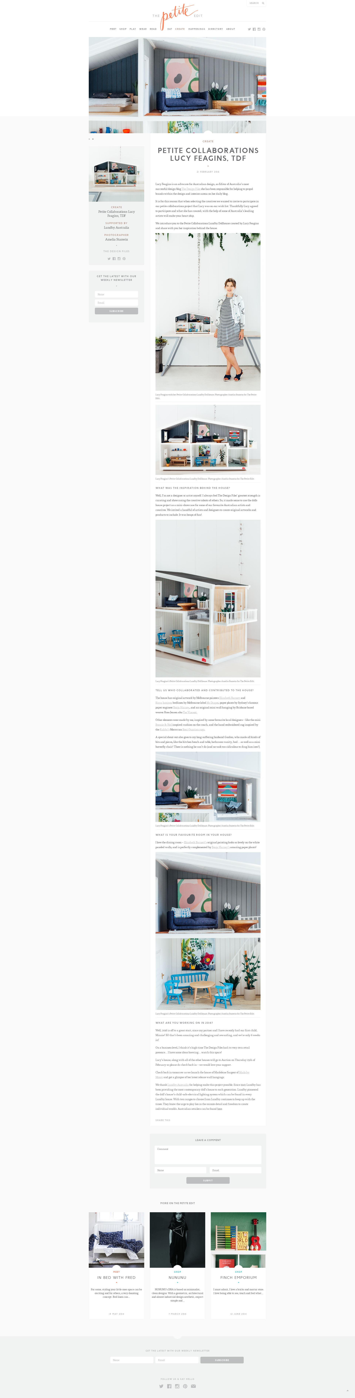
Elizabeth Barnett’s (195, 842)
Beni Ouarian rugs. (193, 729)
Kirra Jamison (163, 702)
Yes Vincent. (190, 712)
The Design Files (116, 251)
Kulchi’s (165, 729)
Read (153, 28)
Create (180, 28)
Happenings (196, 28)
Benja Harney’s (221, 847)
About (230, 28)
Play (133, 28)
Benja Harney (181, 707)
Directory (215, 28)
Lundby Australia (178, 1084)
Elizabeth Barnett (229, 698)
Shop (123, 28)
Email (193, 1386)
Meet (113, 28)
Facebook (169, 1386)
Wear (143, 28)
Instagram (177, 1386)
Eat (170, 28)
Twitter (161, 1386)
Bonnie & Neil (164, 724)
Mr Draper (213, 702)
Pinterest (185, 1386)
